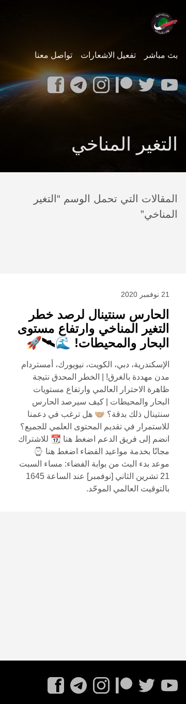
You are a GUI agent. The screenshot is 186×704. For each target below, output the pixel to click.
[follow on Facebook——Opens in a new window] (53, 81)
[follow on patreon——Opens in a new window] (122, 81)
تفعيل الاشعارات (108, 55)
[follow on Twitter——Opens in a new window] (144, 81)
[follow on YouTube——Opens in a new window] (167, 81)
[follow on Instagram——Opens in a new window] (99, 81)
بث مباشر (161, 55)
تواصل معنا (53, 55)
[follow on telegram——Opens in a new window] (76, 81)
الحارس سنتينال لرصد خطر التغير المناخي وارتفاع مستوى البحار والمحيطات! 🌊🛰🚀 (93, 328)
